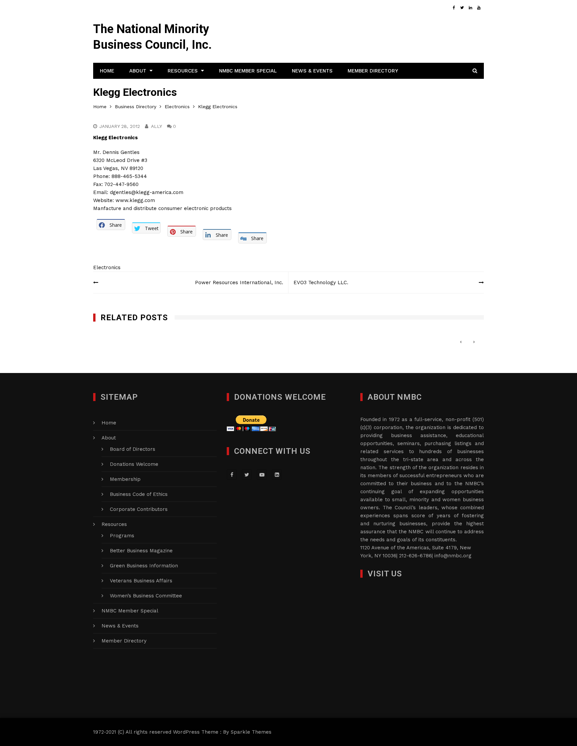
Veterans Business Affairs (141, 581)
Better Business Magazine (141, 551)
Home (107, 71)
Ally (156, 126)
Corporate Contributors (139, 509)
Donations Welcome (134, 464)
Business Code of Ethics (139, 494)
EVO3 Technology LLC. (321, 282)
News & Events (312, 71)
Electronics (107, 267)
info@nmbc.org (452, 556)
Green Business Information (144, 566)
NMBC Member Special (248, 71)
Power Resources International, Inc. (239, 282)
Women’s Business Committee (146, 596)
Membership (125, 479)
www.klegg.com (135, 200)
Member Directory (373, 71)
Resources (183, 71)
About (137, 71)
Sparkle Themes (251, 732)
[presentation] (461, 342)
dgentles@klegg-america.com (146, 192)
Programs (122, 536)
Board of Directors (132, 449)
